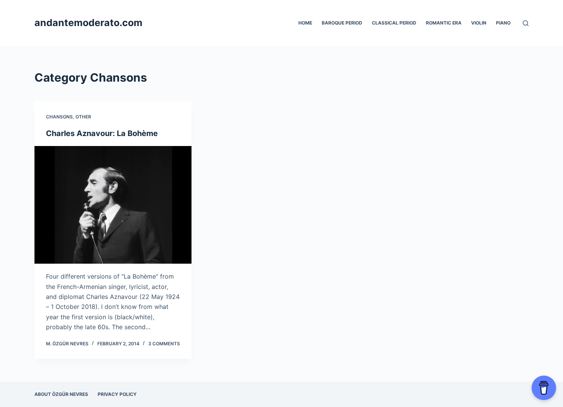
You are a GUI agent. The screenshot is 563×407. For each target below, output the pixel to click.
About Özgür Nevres (61, 394)
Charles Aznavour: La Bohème (102, 133)
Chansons (59, 117)
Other (83, 117)
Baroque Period (342, 23)
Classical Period (394, 23)
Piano (503, 23)
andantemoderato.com (88, 22)
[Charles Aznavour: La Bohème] (112, 205)
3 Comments (164, 343)
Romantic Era (444, 23)
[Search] (526, 23)
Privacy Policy (117, 394)
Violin (478, 23)
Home (305, 23)
